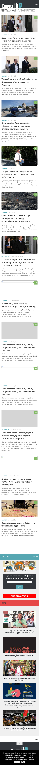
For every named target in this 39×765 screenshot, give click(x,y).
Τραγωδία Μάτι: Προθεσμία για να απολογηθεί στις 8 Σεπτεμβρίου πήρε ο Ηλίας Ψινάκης (19, 174)
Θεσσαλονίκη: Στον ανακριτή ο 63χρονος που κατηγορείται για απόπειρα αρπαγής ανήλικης (16, 126)
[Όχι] (37, 758)
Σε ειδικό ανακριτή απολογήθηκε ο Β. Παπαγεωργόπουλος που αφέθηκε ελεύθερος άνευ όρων (18, 262)
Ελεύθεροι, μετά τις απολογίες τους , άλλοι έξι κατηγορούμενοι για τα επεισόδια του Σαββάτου (18, 436)
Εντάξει (17, 762)
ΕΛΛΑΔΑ (4, 35)
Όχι (23, 762)
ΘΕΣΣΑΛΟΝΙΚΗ (7, 256)
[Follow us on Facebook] (34, 556)
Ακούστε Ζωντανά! (19, 596)
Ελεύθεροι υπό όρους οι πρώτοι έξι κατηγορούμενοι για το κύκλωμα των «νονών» (18, 348)
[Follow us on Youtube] (37, 556)
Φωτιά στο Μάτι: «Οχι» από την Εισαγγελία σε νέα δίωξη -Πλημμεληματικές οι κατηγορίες (16, 218)
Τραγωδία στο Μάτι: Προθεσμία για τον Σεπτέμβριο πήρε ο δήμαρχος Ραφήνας (19, 82)
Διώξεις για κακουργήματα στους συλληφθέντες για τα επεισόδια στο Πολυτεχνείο (18, 482)
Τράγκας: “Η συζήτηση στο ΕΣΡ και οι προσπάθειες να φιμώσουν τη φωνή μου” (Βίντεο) (19, 632)
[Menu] (36, 5)
